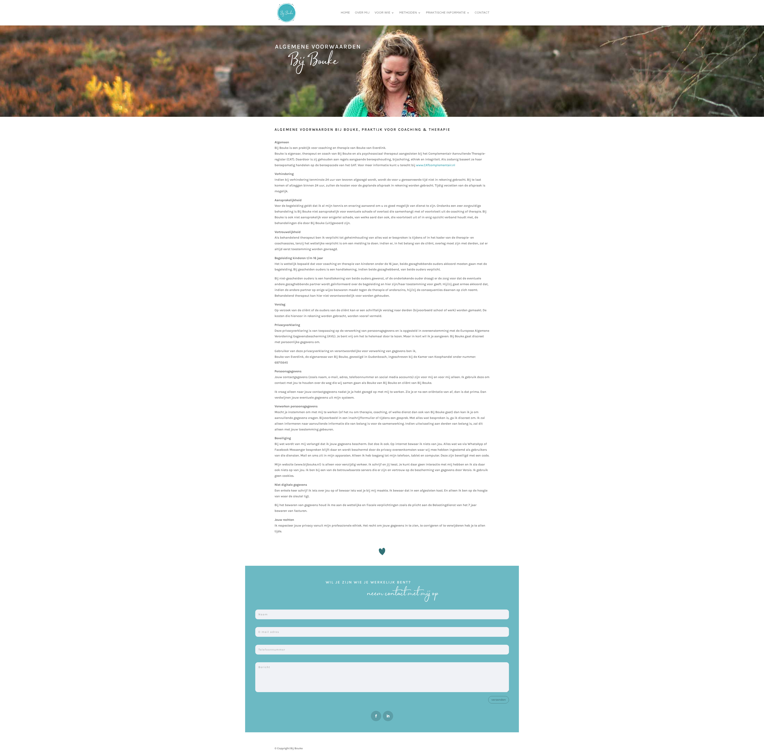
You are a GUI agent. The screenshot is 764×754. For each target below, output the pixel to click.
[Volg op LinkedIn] (388, 716)
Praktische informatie (446, 12)
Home (345, 12)
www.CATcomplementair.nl (435, 165)
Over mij (362, 12)
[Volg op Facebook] (376, 716)
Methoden (408, 12)
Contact (482, 12)
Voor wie (382, 12)
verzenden (498, 699)
